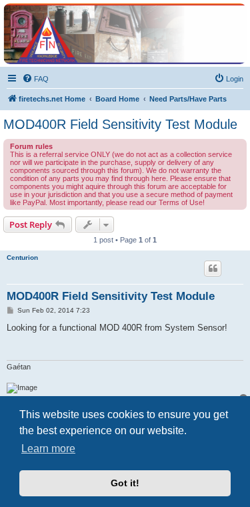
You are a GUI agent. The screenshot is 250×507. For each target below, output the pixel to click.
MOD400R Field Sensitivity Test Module (120, 124)
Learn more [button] (48, 448)
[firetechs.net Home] (125, 33)
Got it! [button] (125, 483)
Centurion (22, 257)
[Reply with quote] (212, 269)
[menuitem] (35, 79)
